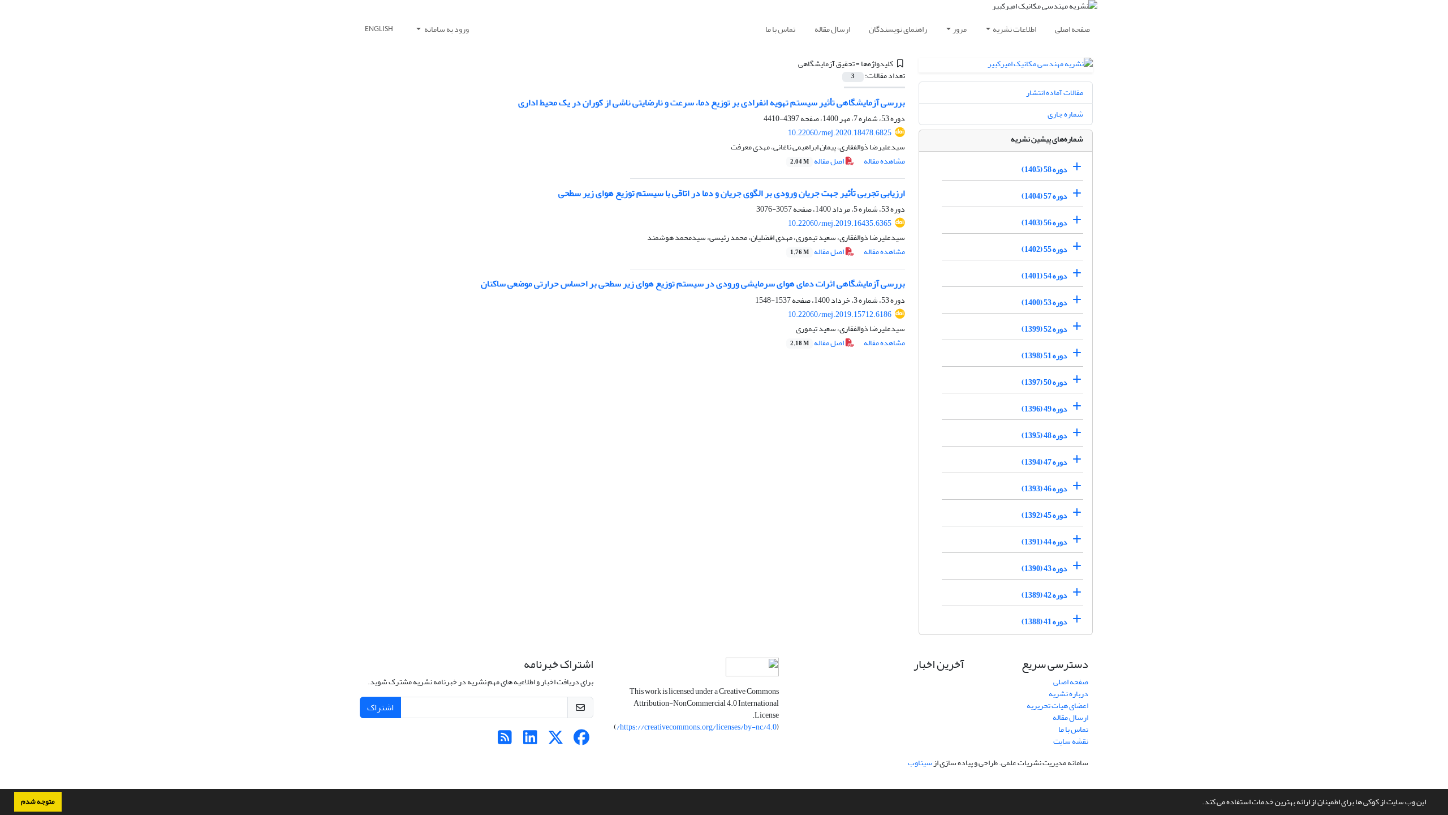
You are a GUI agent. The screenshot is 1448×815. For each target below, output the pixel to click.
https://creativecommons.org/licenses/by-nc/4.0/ (697, 727)
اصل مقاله (817, 161)
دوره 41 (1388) (1044, 621)
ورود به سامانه (446, 29)
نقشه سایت (1070, 741)
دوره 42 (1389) (1044, 595)
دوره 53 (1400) (1044, 302)
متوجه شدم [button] (38, 801)
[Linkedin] (530, 740)
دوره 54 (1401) (1044, 276)
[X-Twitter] (556, 740)
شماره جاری (1065, 114)
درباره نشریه (1068, 693)
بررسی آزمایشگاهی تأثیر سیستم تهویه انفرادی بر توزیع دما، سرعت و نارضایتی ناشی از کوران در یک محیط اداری (711, 102)
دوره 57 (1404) (1044, 196)
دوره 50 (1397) (1044, 382)
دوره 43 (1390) (1044, 568)
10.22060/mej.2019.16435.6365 (839, 223)
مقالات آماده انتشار (1054, 92)
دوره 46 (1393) (1044, 488)
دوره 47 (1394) (1044, 462)
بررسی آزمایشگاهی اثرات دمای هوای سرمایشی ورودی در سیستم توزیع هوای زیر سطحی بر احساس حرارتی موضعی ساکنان (693, 283)
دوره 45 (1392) (1044, 515)
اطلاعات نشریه (1014, 29)
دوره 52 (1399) (1044, 329)
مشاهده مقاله (884, 161)
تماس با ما (780, 29)
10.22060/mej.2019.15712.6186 (839, 314)
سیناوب (920, 762)
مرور (960, 29)
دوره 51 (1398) (1044, 355)
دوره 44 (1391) (1044, 542)
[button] (1199, 803)
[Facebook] (581, 740)
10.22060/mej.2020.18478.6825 (839, 132)
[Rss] (505, 740)
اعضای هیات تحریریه (1057, 705)
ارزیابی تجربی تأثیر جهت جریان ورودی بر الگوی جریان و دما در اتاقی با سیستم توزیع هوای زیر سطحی (731, 193)
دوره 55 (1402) (1044, 249)
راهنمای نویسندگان (898, 29)
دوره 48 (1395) (1044, 435)
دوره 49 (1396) (1044, 409)
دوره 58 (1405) (1044, 169)
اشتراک (380, 707)
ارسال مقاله (832, 29)
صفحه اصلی (1072, 29)
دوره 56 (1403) (1044, 222)
